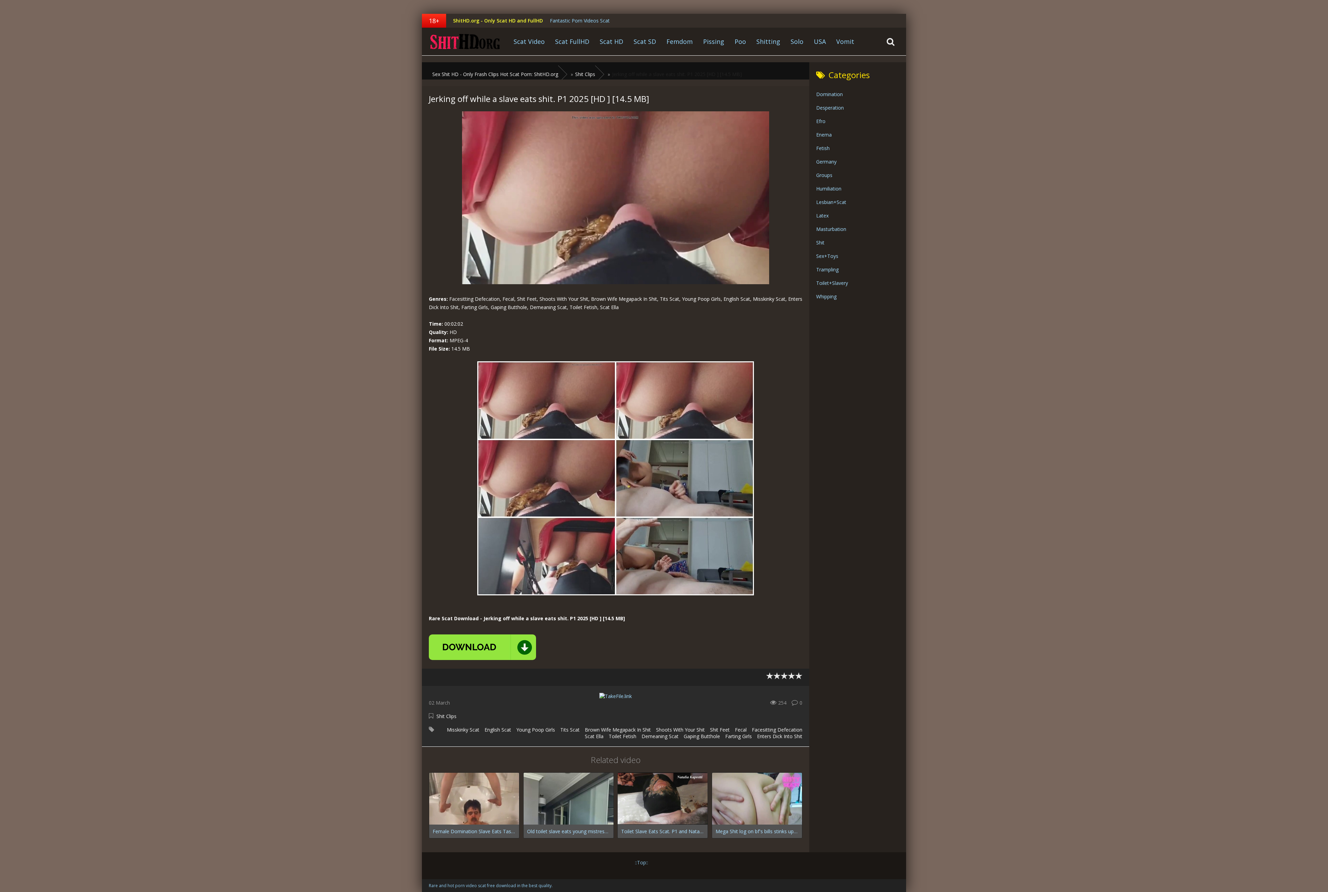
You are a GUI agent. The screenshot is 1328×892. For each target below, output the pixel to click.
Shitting (768, 41)
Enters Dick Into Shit (779, 736)
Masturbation (831, 229)
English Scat (498, 729)
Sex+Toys (827, 256)
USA (820, 41)
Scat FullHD (572, 41)
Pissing (713, 41)
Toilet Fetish (622, 736)
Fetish (823, 148)
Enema (824, 134)
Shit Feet (720, 729)
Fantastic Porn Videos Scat (580, 20)
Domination (829, 94)
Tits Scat (570, 729)
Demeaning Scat (660, 736)
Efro (821, 121)
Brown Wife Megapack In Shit (618, 729)
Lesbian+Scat (831, 202)
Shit (820, 242)
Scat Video (529, 41)
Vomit (845, 41)
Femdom (679, 41)
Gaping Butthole (702, 736)
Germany (826, 161)
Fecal (741, 729)
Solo (797, 41)
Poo (740, 41)
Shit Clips (446, 716)
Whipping (826, 296)
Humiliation (828, 188)
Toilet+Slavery (832, 283)
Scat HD (611, 41)
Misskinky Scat (463, 729)
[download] (482, 647)
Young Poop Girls (535, 729)
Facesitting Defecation (777, 729)
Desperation (830, 107)
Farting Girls (738, 736)
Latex (822, 215)
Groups (824, 175)
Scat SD (645, 41)
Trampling (827, 269)
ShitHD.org (465, 41)
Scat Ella (594, 736)
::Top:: (641, 862)
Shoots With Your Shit (680, 729)
